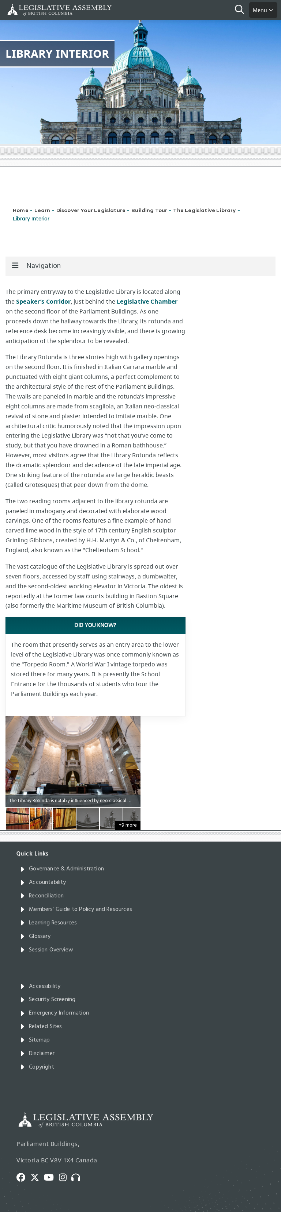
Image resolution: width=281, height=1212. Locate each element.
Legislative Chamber (147, 301)
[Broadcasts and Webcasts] (78, 1177)
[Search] (242, 10)
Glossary (39, 936)
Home (21, 210)
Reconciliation (46, 896)
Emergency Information (59, 1013)
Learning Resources (53, 923)
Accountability (47, 882)
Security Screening (52, 999)
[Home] (29, 9)
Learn (42, 210)
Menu (261, 10)
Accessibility (44, 986)
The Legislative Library (204, 210)
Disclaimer (42, 1053)
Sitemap (39, 1040)
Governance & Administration (66, 869)
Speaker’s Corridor (43, 301)
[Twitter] (37, 1177)
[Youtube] (51, 1177)
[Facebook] (23, 1177)
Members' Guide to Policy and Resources (80, 909)
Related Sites (45, 1026)
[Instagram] (65, 1177)
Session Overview (51, 950)
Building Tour (149, 210)
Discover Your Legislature (91, 210)
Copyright (41, 1067)
